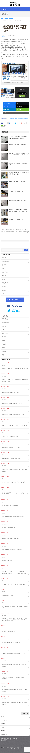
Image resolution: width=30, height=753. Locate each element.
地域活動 (4, 265)
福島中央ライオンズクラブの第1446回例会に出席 (15, 369)
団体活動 (4, 275)
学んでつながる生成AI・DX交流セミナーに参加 (14, 425)
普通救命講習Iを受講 (7, 595)
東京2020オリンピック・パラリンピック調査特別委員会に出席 (22, 231)
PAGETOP (25, 713)
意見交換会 (10, 118)
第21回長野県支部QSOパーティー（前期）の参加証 (15, 493)
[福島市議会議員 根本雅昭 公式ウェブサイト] (15, 5)
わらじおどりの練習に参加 (16, 191)
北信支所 (15, 118)
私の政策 (3, 723)
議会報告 (3, 730)
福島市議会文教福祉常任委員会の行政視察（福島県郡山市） (15, 470)
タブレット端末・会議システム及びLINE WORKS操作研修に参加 (15, 380)
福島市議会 (3, 36)
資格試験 (4, 290)
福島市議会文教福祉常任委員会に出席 (19, 154)
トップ (2, 716)
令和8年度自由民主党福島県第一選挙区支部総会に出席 (15, 607)
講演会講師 (5, 283)
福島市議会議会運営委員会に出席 (17, 144)
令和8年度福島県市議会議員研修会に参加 (13, 549)
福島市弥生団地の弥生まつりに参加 (11, 447)
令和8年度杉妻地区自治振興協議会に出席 (13, 516)
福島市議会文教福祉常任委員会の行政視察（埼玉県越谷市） (15, 678)
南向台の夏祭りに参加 (8, 560)
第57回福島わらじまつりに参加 (17, 182)
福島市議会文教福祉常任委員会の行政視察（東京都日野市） (15, 665)
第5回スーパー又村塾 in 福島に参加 (11, 458)
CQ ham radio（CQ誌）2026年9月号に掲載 (13, 482)
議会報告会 (25, 118)
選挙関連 (4, 286)
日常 (3, 293)
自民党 (3, 279)
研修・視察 (5, 272)
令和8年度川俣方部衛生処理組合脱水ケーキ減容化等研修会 (15, 690)
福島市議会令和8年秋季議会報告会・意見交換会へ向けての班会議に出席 (15, 619)
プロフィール (4, 720)
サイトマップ (4, 734)
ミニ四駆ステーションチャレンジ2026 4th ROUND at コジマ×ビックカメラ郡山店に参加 (14, 572)
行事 (3, 268)
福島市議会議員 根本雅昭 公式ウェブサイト (17, 747)
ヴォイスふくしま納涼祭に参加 (10, 436)
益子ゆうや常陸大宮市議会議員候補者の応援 (13, 653)
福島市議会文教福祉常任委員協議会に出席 (13, 414)
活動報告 (3, 727)
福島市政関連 (5, 261)
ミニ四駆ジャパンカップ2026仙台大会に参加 (14, 584)
